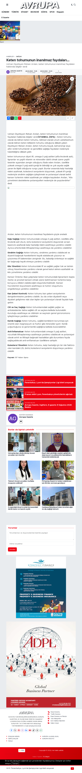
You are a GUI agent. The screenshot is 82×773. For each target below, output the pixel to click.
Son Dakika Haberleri (58, 721)
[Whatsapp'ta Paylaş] (16, 118)
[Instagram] (22, 730)
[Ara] (75, 5)
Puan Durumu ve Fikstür (59, 716)
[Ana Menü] (7, 5)
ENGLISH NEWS (14, 736)
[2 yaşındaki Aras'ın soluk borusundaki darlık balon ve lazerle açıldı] (24, 496)
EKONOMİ (35, 12)
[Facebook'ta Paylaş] (8, 118)
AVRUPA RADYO (48, 738)
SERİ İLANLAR (13, 738)
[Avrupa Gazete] (40, 4)
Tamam (15, 763)
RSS (22, 750)
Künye (10, 741)
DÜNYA (44, 12)
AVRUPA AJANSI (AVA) (50, 736)
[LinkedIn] (26, 730)
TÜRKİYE (15, 12)
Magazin (60, 12)
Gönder (12, 549)
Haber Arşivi (55, 723)
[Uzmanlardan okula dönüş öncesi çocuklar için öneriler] (24, 442)
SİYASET (24, 12)
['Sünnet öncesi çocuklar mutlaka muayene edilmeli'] (24, 470)
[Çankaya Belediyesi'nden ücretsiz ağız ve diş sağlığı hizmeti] (58, 496)
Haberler (10, 56)
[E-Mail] (21, 421)
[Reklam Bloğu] (41, 587)
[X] (15, 730)
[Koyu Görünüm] (72, 5)
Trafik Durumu (55, 714)
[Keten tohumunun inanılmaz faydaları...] (41, 95)
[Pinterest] (18, 730)
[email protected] (35, 726)
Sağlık (19, 56)
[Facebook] (11, 730)
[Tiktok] (33, 730)
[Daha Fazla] (19, 118)
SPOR (52, 12)
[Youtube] (30, 730)
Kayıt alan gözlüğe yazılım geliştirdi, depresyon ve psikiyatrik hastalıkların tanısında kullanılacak (57, 455)
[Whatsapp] (41, 730)
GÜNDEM (5, 12)
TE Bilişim (46, 756)
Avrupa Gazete (26, 417)
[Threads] (37, 730)
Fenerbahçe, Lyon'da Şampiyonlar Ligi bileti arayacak (32, 768)
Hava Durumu (55, 712)
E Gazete (5, 18)
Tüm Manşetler (56, 718)
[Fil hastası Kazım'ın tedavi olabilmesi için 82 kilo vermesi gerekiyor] (58, 470)
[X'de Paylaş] (12, 118)
